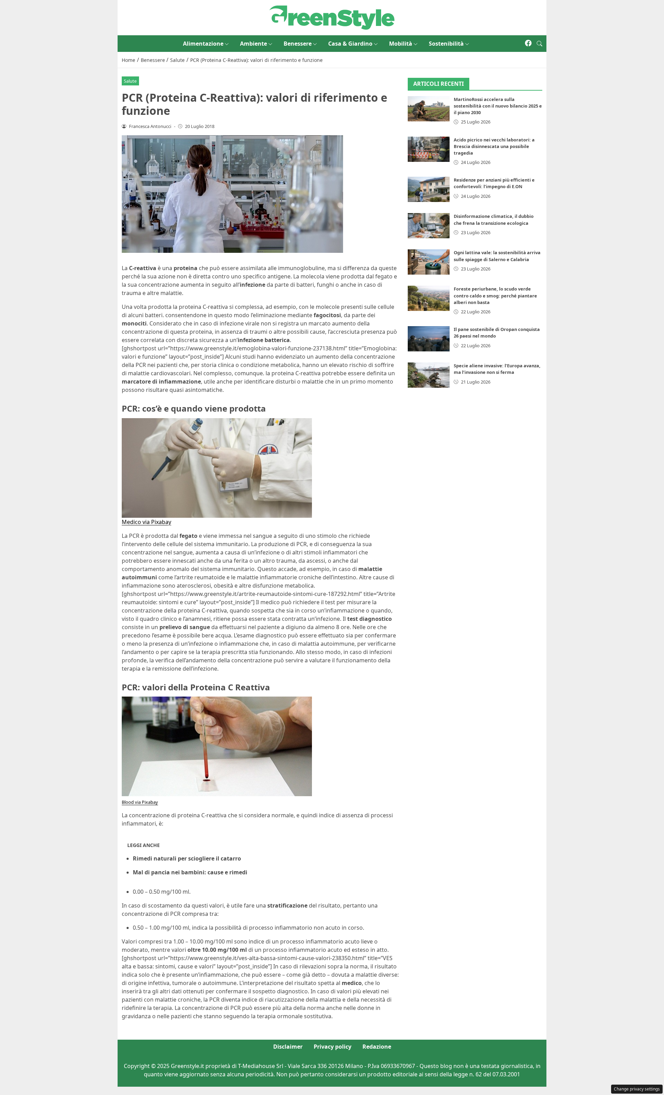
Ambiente (253, 43)
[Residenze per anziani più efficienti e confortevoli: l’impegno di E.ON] (429, 189)
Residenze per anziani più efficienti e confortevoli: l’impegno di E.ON (494, 183)
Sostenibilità (446, 43)
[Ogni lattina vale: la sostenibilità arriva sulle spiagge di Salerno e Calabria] (429, 262)
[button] (539, 43)
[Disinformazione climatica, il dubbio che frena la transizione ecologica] (429, 226)
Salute (130, 81)
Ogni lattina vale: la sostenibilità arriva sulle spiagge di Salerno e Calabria (497, 256)
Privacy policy (332, 1046)
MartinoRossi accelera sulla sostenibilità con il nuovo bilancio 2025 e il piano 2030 (498, 106)
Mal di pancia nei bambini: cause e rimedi (190, 872)
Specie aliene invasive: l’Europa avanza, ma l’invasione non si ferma (497, 369)
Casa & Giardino (350, 43)
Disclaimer (288, 1046)
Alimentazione (203, 43)
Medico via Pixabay (146, 522)
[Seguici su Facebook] (528, 43)
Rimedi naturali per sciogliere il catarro (187, 858)
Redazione (376, 1046)
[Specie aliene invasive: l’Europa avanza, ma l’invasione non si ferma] (429, 375)
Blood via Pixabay (140, 802)
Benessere (298, 43)
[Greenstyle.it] (332, 17)
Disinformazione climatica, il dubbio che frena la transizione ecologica (494, 219)
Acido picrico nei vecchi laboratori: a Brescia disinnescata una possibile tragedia (494, 146)
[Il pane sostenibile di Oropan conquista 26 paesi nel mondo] (429, 339)
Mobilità (400, 43)
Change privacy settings (637, 1089)
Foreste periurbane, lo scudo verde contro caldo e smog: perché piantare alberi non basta (495, 295)
